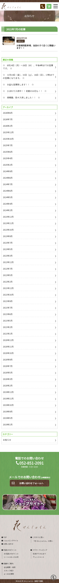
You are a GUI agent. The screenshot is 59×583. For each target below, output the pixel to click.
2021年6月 (7, 314)
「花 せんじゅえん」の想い (43, 541)
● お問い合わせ (7, 544)
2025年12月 (8, 132)
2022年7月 (7, 268)
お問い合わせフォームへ (31, 483)
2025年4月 (7, 158)
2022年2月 (7, 281)
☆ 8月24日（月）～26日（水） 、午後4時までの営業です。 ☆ (28, 67)
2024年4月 (7, 203)
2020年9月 (7, 359)
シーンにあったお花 (11, 557)
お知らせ (20, 41)
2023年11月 (8, 223)
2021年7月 (7, 307)
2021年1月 (7, 333)
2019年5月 (7, 418)
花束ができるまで (39, 554)
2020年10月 (8, 353)
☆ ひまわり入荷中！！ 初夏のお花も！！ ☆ (25, 91)
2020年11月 (8, 346)
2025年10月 (8, 138)
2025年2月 (7, 164)
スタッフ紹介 (9, 571)
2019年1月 (7, 424)
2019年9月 (7, 411)
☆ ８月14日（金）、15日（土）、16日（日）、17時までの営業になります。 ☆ (28, 76)
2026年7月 (7, 119)
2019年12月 (8, 392)
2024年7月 (7, 184)
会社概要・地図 (9, 567)
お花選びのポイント (11, 554)
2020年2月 (7, 385)
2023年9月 (7, 236)
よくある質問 (9, 574)
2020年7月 (7, 366)
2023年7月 (7, 242)
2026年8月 (7, 112)
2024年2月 (7, 210)
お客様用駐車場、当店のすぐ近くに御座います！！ (36, 46)
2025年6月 (7, 151)
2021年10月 (8, 294)
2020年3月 (7, 379)
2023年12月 (8, 216)
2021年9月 (7, 301)
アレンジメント (38, 557)
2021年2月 (7, 327)
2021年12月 (8, 288)
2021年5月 (7, 320)
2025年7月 (7, 145)
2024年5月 (7, 197)
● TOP (4, 537)
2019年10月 (8, 405)
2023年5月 (7, 249)
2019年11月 (8, 398)
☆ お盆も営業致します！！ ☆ (18, 84)
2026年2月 (7, 125)
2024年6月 (7, 190)
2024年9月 (7, 171)
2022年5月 (7, 275)
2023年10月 (8, 229)
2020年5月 (7, 372)
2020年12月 (8, 340)
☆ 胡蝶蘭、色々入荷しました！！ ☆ (21, 97)
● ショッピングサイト (9, 540)
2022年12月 (8, 262)
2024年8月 (7, 177)
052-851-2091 (31, 463)
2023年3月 (7, 255)
